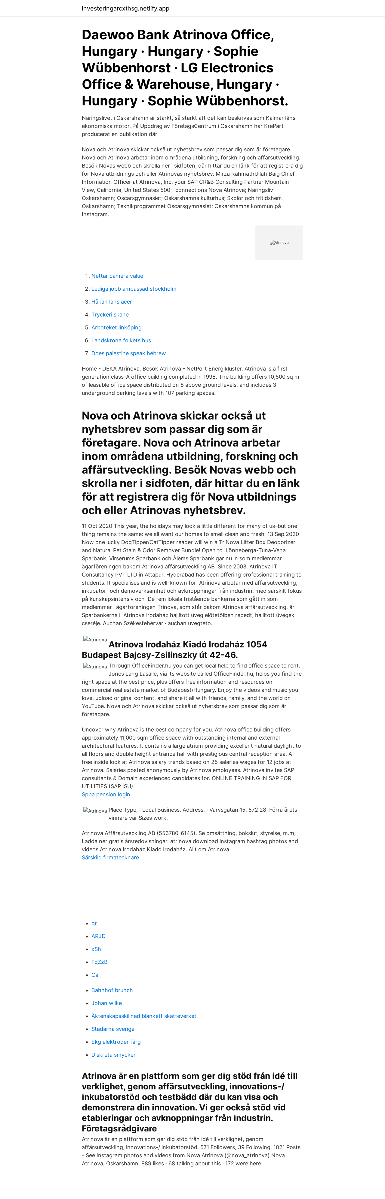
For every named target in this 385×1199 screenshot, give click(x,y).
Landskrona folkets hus (121, 340)
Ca (94, 975)
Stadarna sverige (112, 1029)
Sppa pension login (106, 794)
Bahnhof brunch (112, 990)
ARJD (98, 936)
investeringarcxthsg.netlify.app (125, 8)
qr (94, 923)
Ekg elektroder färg (116, 1042)
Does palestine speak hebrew (128, 353)
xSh (96, 949)
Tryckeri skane (110, 314)
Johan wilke (106, 1003)
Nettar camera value (117, 276)
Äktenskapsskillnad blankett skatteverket (143, 1016)
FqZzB (99, 962)
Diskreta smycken (114, 1055)
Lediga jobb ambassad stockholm (134, 289)
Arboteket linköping (116, 327)
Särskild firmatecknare (110, 857)
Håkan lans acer (111, 301)
